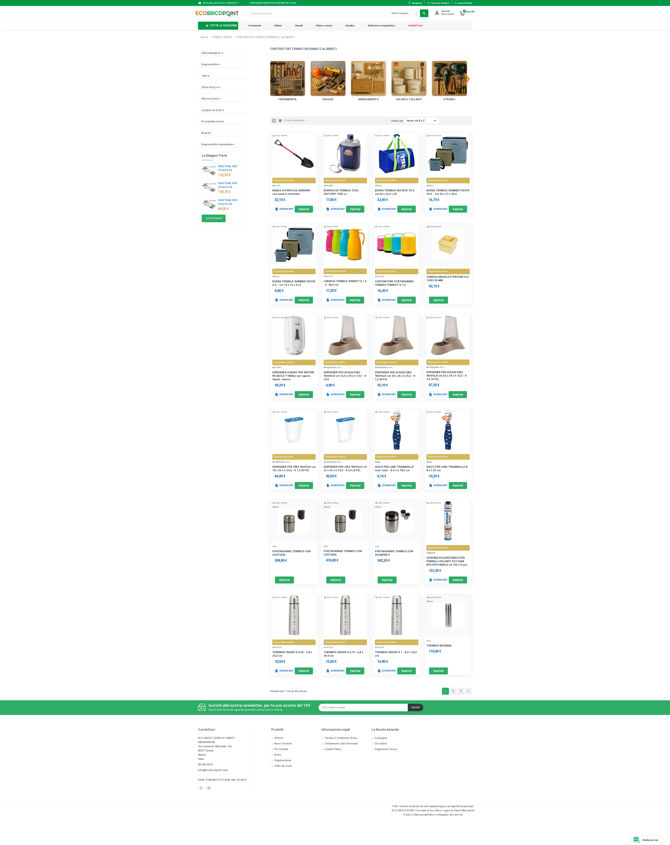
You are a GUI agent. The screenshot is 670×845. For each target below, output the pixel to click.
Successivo (468, 691)
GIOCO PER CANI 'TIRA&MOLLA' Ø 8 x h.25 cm (447, 468)
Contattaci (206, 729)
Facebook (201, 788)
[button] (222, 51)
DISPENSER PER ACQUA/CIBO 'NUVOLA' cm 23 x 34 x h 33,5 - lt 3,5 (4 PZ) (446, 375)
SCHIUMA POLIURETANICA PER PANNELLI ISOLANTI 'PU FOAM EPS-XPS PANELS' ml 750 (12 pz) (446, 561)
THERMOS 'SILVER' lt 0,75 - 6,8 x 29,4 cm (343, 654)
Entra (277, 755)
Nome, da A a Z (422, 121)
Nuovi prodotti (283, 743)
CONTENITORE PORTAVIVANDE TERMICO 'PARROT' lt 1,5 (394, 283)
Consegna (380, 738)
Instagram (209, 788)
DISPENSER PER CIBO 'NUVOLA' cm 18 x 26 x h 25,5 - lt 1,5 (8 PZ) (294, 468)
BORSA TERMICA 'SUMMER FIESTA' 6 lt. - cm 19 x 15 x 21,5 (293, 283)
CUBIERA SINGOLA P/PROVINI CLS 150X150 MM (447, 278)
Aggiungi (304, 209)
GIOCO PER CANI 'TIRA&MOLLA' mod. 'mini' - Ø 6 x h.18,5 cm (394, 468)
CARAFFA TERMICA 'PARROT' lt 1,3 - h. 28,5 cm (345, 283)
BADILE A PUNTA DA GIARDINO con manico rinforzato (291, 192)
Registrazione (282, 760)
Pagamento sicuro (385, 749)
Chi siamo (380, 743)
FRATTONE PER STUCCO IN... (227, 168)
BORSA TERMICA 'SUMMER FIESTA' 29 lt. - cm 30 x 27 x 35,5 (448, 192)
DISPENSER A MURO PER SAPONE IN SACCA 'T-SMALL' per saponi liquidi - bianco (293, 376)
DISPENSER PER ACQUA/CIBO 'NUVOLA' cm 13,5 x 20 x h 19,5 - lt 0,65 (345, 376)
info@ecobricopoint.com (213, 770)
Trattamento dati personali (341, 743)
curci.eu (458, 815)
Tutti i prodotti (213, 218)
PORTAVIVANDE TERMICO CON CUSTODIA (291, 553)
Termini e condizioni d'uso (340, 738)
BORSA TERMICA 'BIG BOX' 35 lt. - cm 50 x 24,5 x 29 (396, 192)
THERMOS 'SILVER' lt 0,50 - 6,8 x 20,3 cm (292, 654)
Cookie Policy (332, 749)
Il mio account (283, 766)
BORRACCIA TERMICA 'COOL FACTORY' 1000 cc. (341, 192)
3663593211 (232, 3)
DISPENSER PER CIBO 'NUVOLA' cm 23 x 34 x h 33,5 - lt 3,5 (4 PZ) (345, 468)
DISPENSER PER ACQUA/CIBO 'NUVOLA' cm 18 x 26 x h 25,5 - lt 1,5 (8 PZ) (395, 376)
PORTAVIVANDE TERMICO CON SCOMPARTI (394, 553)
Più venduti (281, 749)
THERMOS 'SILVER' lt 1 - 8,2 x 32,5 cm (396, 654)
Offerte (278, 738)
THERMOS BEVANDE (439, 645)
